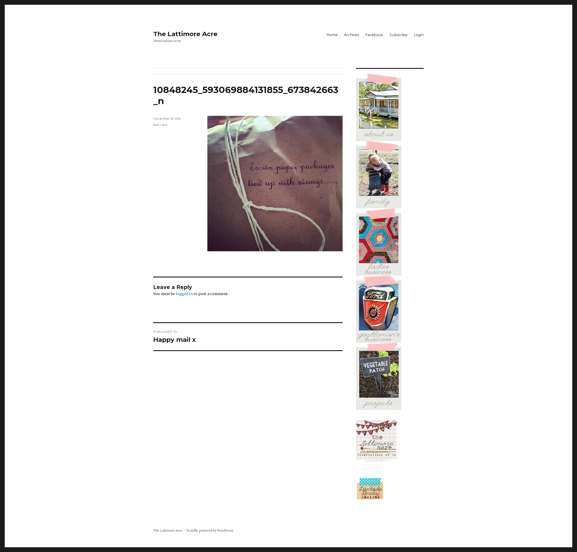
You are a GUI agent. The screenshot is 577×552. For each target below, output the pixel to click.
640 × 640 (160, 125)
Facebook (374, 35)
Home (332, 35)
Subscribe (398, 35)
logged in (184, 293)
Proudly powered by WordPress (209, 531)
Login (419, 35)
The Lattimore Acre (185, 34)
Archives (351, 35)
